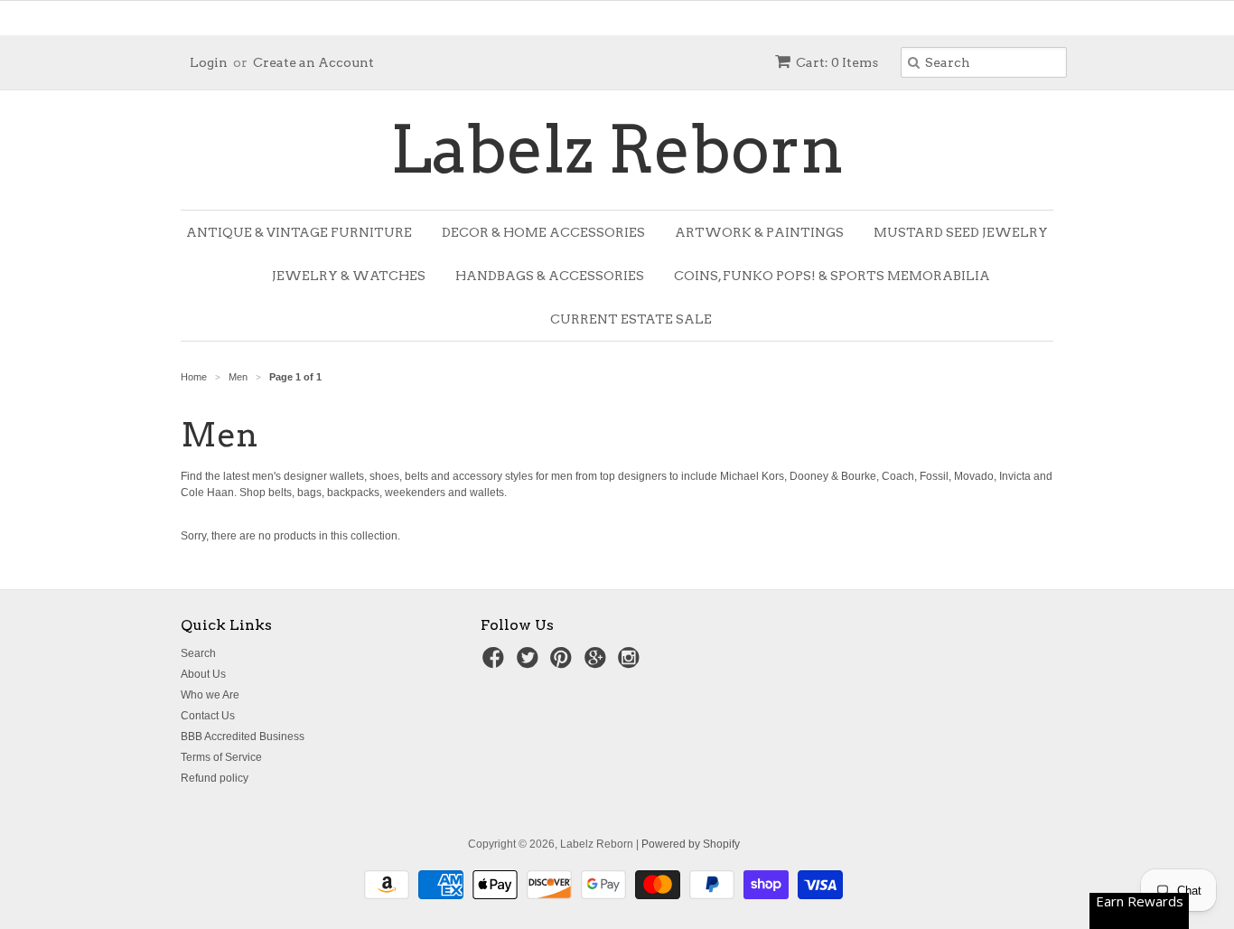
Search (198, 653)
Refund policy (214, 778)
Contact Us (208, 715)
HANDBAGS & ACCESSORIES (549, 275)
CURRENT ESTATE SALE (631, 319)
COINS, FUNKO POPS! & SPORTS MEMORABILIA (832, 275)
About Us (203, 674)
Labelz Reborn (617, 150)
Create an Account (313, 62)
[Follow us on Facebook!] (495, 663)
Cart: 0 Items (837, 62)
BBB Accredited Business (242, 736)
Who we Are (210, 695)
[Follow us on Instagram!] (631, 663)
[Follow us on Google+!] (598, 663)
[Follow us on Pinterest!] (563, 663)
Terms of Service (221, 757)
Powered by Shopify (690, 844)
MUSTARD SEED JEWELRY (961, 232)
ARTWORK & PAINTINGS (759, 232)
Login (209, 62)
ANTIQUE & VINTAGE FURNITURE (299, 232)
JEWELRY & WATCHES (348, 275)
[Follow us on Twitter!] (530, 663)
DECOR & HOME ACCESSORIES (543, 232)
